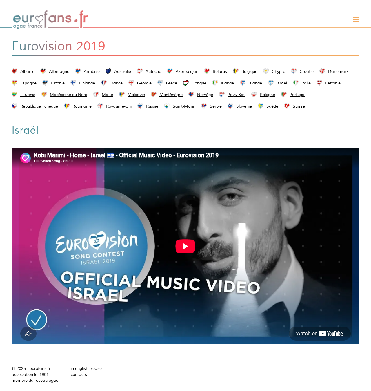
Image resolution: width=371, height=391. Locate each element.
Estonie (58, 83)
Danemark (338, 71)
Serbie (216, 106)
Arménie (92, 71)
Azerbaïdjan (187, 71)
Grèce (171, 83)
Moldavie (136, 94)
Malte (107, 94)
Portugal (297, 94)
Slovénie (244, 106)
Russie (152, 106)
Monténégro (171, 94)
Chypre (278, 71)
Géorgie (144, 83)
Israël (282, 83)
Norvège (205, 94)
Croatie (307, 71)
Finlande (87, 83)
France (116, 83)
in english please (86, 368)
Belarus (220, 71)
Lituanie (27, 94)
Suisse (299, 106)
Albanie (27, 71)
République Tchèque (39, 106)
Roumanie (82, 106)
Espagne (28, 83)
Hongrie (199, 83)
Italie (306, 83)
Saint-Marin (184, 106)
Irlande (227, 83)
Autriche (153, 71)
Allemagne (59, 71)
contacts (79, 374)
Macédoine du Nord (68, 94)
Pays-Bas (236, 94)
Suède (272, 106)
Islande (255, 83)
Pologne (267, 94)
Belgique (249, 71)
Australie (122, 71)
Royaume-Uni (119, 106)
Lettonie (333, 83)
